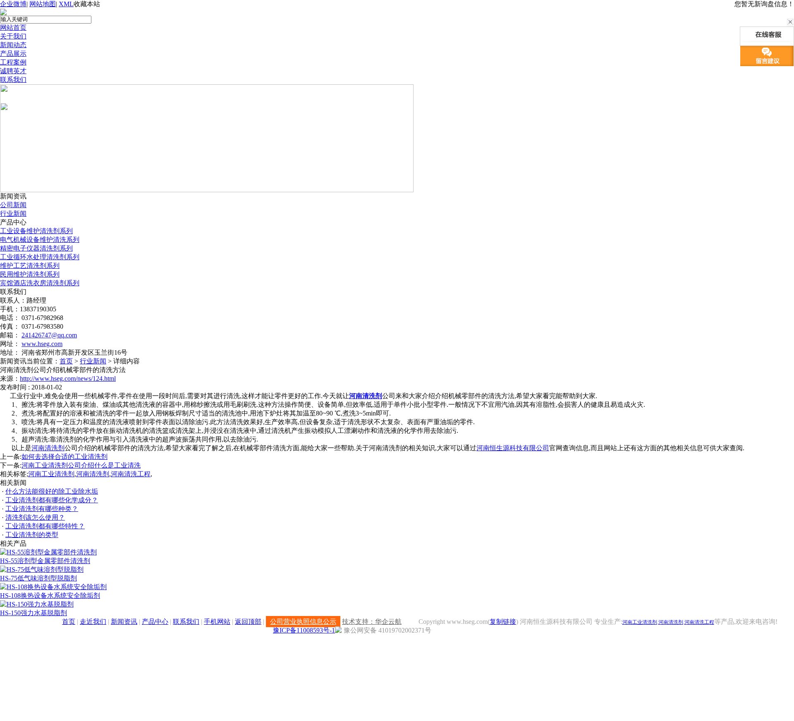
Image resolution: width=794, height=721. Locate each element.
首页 (66, 361)
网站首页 (13, 27)
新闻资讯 (124, 621)
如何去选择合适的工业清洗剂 (65, 456)
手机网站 (217, 621)
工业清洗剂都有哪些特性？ (45, 526)
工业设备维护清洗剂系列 (36, 230)
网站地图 (42, 3)
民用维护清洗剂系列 (30, 274)
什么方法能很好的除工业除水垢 (51, 491)
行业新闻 (13, 213)
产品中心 (155, 621)
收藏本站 (87, 3)
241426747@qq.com (49, 335)
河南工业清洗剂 (51, 473)
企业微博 (13, 3)
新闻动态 (13, 44)
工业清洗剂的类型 (31, 534)
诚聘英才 (13, 70)
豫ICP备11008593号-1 (304, 630)
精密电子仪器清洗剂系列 (36, 248)
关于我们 (13, 36)
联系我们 (13, 79)
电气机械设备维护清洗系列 (39, 239)
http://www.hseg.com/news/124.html (68, 378)
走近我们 (93, 621)
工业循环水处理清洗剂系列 (39, 256)
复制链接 (503, 621)
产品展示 (13, 53)
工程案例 (13, 62)
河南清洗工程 (131, 473)
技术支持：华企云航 (372, 621)
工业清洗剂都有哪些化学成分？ (51, 500)
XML (66, 3)
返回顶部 (248, 621)
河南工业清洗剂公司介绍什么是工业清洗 (81, 465)
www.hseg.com (42, 343)
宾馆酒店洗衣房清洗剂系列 (39, 282)
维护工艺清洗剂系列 (30, 265)
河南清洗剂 (365, 395)
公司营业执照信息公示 (303, 621)
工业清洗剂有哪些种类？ (41, 508)
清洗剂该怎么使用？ (35, 517)
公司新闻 (13, 204)
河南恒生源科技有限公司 (512, 447)
